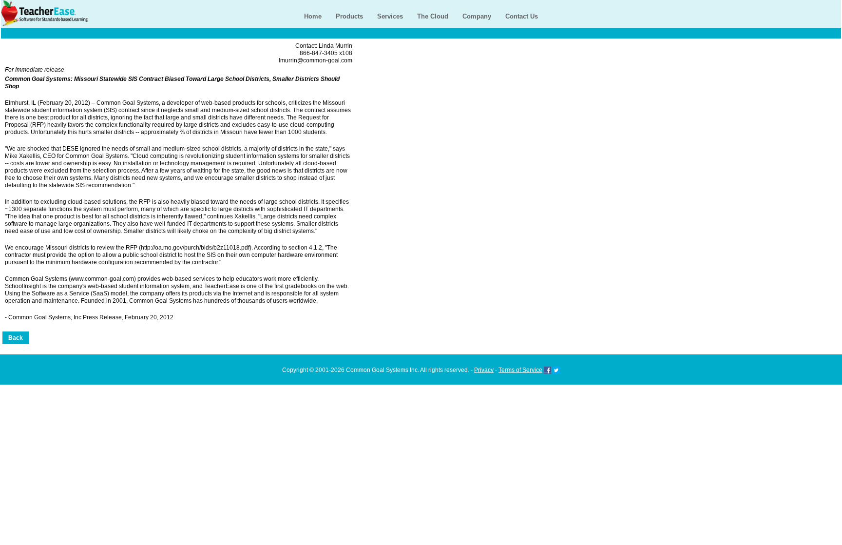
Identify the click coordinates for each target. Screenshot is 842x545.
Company (476, 16)
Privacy (484, 370)
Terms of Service (520, 370)
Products (349, 16)
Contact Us (521, 16)
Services (390, 16)
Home (313, 16)
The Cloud (432, 16)
